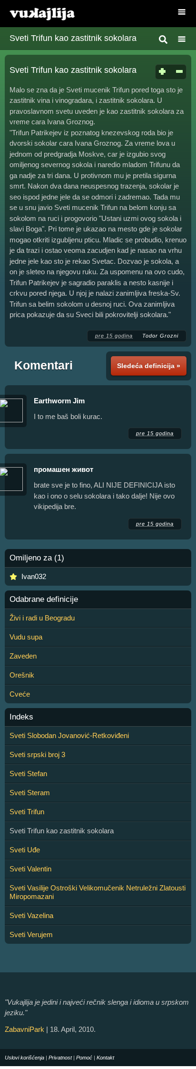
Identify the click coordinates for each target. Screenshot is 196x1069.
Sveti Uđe (25, 850)
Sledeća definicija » (148, 366)
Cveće (20, 694)
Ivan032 (33, 576)
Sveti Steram (30, 793)
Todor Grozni (160, 336)
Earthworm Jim (59, 401)
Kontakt (105, 1057)
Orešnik (22, 675)
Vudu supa (26, 637)
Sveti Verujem (31, 934)
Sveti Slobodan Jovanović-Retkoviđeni (69, 735)
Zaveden (23, 656)
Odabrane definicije (44, 599)
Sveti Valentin (30, 869)
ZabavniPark (24, 1029)
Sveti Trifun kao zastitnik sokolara (73, 38)
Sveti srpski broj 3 (37, 754)
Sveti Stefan (28, 773)
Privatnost (60, 1057)
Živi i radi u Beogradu (42, 618)
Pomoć (84, 1057)
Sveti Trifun (27, 812)
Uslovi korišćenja (24, 1057)
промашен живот (63, 469)
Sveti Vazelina (31, 915)
